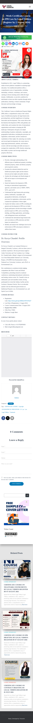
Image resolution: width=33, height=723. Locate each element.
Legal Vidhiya (5, 412)
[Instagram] (9, 43)
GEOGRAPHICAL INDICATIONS (10, 409)
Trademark (12, 412)
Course (11, 403)
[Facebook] (6, 43)
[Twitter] (16, 43)
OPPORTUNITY (12, 582)
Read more (24, 604)
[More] (27, 43)
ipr (23, 409)
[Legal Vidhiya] (8, 6)
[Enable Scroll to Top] (29, 719)
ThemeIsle (22, 718)
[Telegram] (23, 43)
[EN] (16, 37)
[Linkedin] (13, 43)
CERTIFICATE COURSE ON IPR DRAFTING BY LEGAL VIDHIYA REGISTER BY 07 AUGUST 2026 (16, 637)
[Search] (27, 495)
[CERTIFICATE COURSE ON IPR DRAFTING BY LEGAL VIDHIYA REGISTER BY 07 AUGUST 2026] (16, 620)
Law (26, 409)
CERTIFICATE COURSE (11, 406)
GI (21, 409)
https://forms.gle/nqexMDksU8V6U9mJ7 (19, 301)
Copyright (21, 406)
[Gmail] (20, 43)
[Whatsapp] (3, 43)
